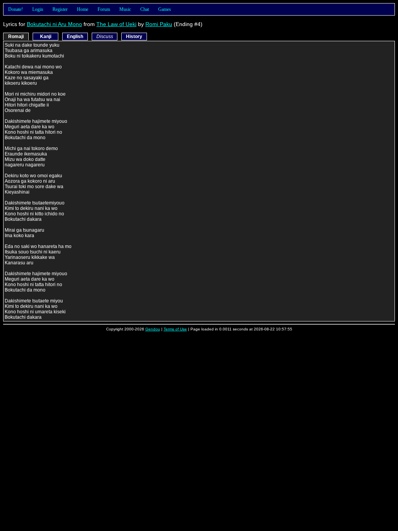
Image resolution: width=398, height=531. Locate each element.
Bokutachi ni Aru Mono (54, 24)
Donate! (15, 9)
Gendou (152, 329)
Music (125, 9)
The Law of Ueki (116, 24)
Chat (144, 9)
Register (60, 9)
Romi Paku (158, 24)
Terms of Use (175, 329)
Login (37, 9)
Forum (104, 9)
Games (164, 9)
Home (82, 9)
